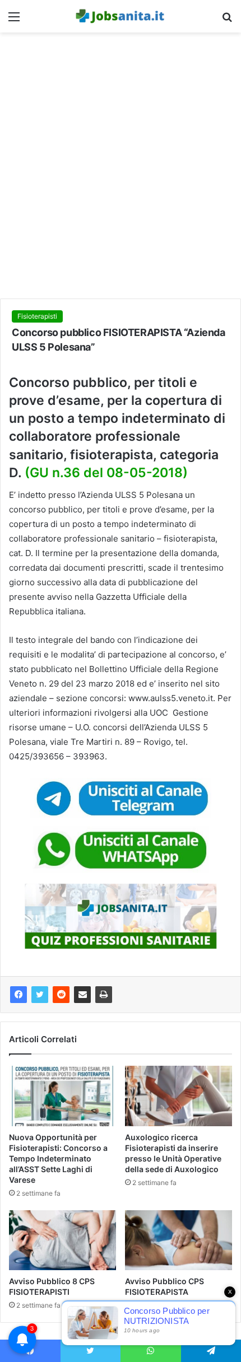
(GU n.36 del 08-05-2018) (106, 473)
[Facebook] (18, 994)
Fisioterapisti (37, 316)
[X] (39, 994)
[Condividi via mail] (82, 994)
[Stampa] (103, 994)
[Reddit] (61, 994)
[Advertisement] (120, 169)
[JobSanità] (120, 16)
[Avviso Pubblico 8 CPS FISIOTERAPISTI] (62, 1240)
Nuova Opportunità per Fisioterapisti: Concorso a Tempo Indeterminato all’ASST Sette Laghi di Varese (58, 1158)
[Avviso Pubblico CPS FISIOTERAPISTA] (178, 1240)
